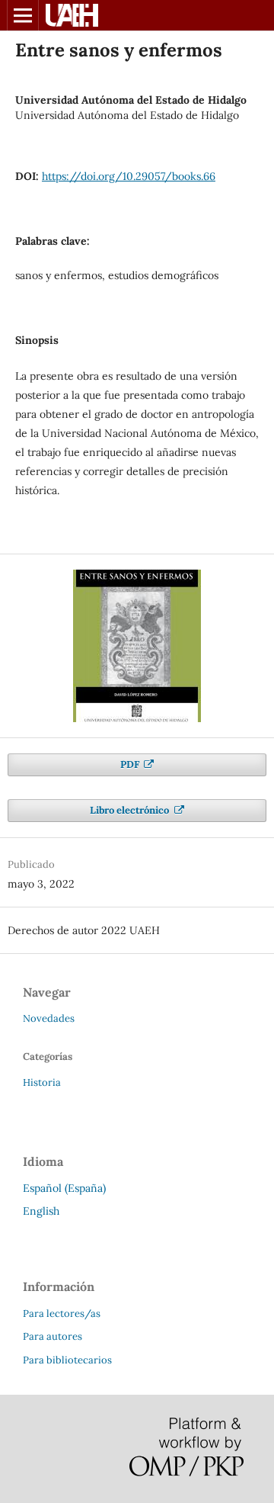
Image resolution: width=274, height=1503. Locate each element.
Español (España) (64, 1188)
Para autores (52, 1336)
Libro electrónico (130, 810)
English (41, 1211)
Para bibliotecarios (67, 1360)
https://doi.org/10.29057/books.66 (128, 176)
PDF (131, 764)
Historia (42, 1082)
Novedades (49, 1018)
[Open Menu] (23, 15)
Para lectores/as (61, 1313)
